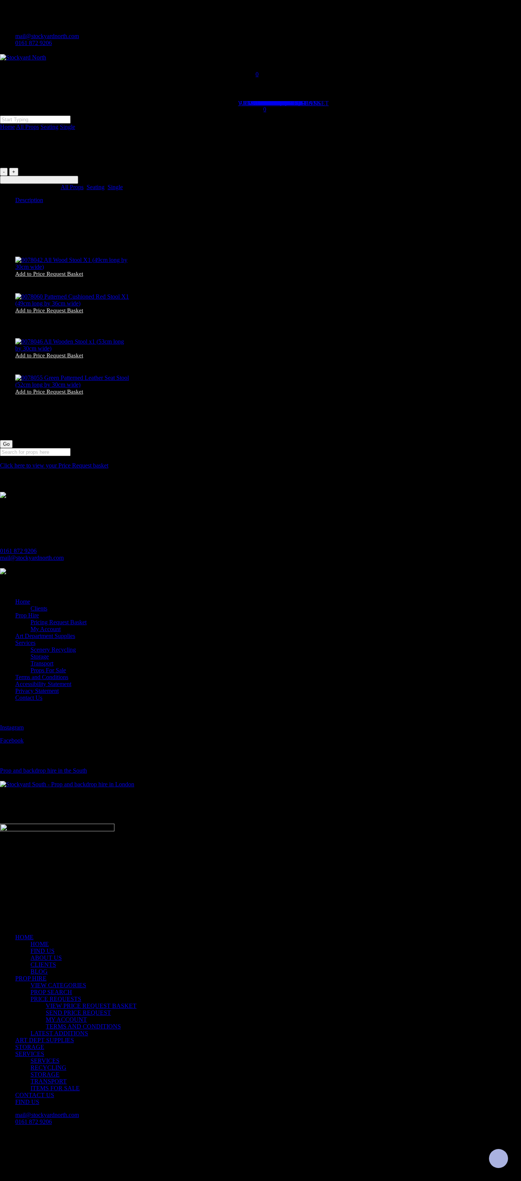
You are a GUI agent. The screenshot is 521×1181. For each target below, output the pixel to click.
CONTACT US (34, 1095)
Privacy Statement (37, 691)
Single (67, 127)
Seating (49, 127)
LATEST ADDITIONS (59, 1033)
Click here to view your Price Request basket (54, 465)
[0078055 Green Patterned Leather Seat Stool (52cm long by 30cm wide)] (73, 384)
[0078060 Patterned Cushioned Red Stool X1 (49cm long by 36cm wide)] (73, 303)
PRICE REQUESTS (56, 999)
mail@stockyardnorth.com (32, 557)
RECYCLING (48, 1067)
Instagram (12, 727)
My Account (46, 629)
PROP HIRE (31, 978)
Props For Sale (48, 670)
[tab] (268, 200)
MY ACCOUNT (66, 1019)
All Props (27, 127)
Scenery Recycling (53, 649)
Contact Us (28, 697)
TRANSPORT (49, 1081)
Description (29, 200)
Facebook (12, 740)
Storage (40, 656)
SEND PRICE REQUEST (78, 1012)
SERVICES (29, 1054)
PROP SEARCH (51, 992)
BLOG (39, 971)
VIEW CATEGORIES (58, 985)
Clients (39, 608)
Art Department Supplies (45, 636)
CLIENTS (43, 964)
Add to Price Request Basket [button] (49, 274)
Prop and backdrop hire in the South (43, 770)
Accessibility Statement (43, 684)
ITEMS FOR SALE (55, 1088)
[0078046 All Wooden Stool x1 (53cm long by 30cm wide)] (73, 348)
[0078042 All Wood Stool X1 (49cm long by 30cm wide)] (73, 267)
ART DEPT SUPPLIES (44, 1040)
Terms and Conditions (41, 677)
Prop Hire (27, 615)
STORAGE (29, 1047)
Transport (42, 663)
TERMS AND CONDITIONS (83, 1026)
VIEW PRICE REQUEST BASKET (91, 1006)
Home (7, 127)
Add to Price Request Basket (39, 180)
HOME (24, 937)
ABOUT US (46, 957)
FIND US (43, 951)
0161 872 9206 (18, 551)
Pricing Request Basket (59, 622)
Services (25, 643)
